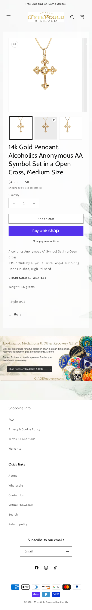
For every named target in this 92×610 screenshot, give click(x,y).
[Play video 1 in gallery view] (45, 128)
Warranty (15, 448)
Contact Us (16, 495)
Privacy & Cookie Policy (24, 429)
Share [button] (17, 314)
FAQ (11, 419)
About (13, 476)
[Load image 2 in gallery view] (70, 128)
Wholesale (16, 485)
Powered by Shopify (57, 602)
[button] (8, 17)
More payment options (46, 241)
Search (13, 514)
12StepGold (39, 602)
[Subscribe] (67, 551)
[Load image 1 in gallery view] (21, 128)
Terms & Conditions (22, 439)
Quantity (14, 195)
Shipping (13, 187)
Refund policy (18, 524)
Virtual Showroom (21, 505)
